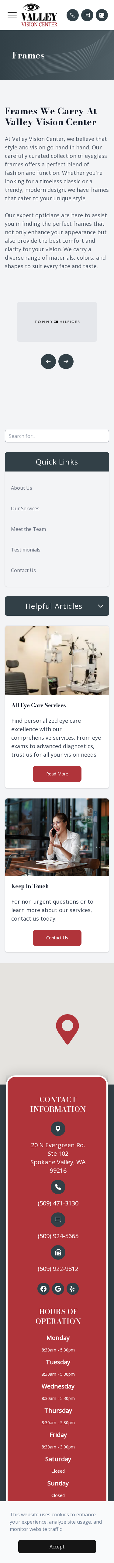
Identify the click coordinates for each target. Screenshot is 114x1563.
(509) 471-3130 (58, 1203)
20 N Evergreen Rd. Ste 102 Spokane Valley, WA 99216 (58, 1158)
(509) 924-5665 (58, 1236)
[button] (12, 15)
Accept (57, 1546)
